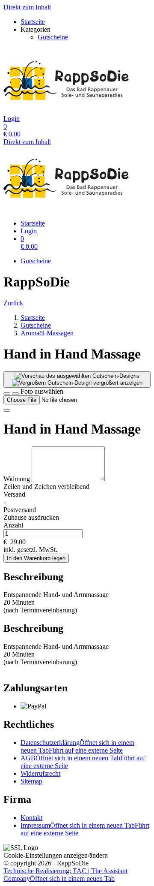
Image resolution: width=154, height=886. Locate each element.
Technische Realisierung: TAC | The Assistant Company (65, 874)
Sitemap (31, 781)
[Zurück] (6, 393)
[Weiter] (6, 410)
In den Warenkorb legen (36, 558)
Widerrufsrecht (40, 773)
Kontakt (31, 817)
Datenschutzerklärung (77, 746)
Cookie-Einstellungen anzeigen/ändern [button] (55, 855)
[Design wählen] (15, 393)
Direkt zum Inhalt (27, 7)
